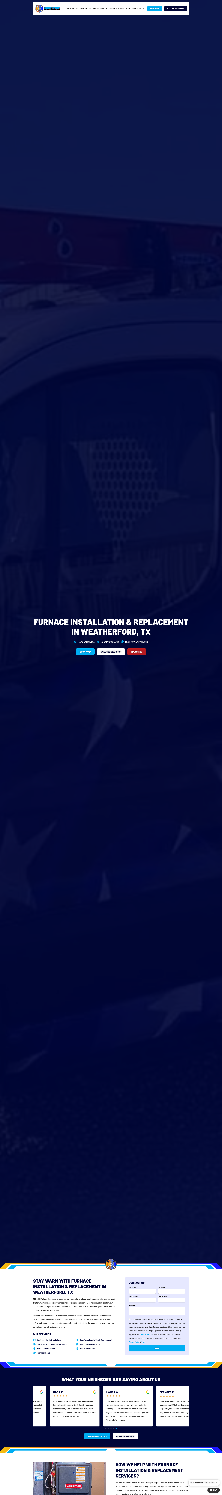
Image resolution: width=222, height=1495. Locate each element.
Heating (71, 8)
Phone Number (133, 1296)
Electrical (98, 8)
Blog (128, 8)
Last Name (161, 1287)
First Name (132, 1287)
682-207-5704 (146, 1334)
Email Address (163, 1296)
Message (132, 1305)
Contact (137, 8)
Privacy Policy (134, 1342)
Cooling (84, 8)
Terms (143, 1342)
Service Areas (116, 8)
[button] (105, 1428)
